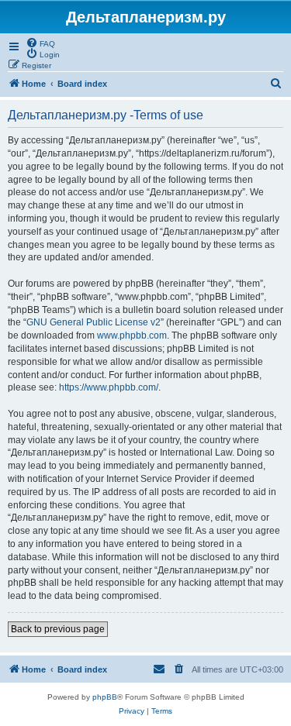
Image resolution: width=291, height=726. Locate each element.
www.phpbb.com (132, 335)
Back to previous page (58, 629)
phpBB (104, 697)
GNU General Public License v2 (93, 322)
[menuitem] (40, 42)
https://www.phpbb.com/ (108, 387)
